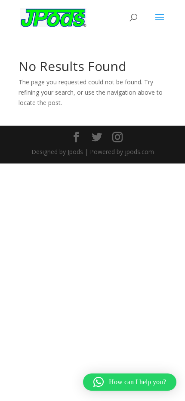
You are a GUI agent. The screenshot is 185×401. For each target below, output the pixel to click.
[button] (129, 382)
